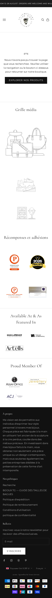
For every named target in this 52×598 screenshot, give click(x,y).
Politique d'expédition (16, 499)
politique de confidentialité (19, 515)
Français (39, 568)
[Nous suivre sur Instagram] (11, 560)
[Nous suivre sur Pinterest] (25, 560)
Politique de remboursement (20, 504)
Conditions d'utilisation (17, 510)
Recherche (9, 485)
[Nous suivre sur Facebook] (4, 560)
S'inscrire (14, 551)
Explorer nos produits (26, 80)
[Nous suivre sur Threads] (18, 560)
